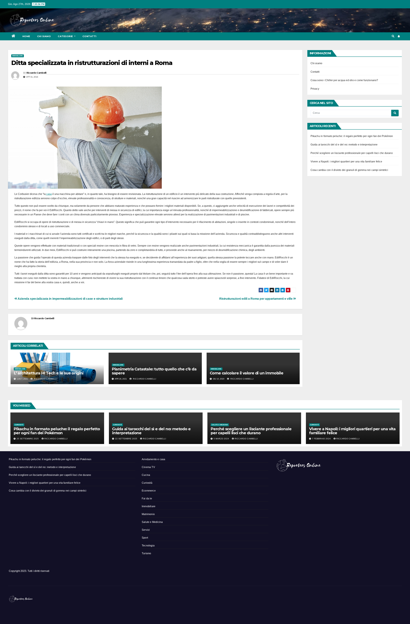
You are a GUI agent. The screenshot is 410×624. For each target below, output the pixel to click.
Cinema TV (148, 467)
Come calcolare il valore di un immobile (246, 373)
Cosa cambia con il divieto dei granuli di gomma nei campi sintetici (349, 170)
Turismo (146, 553)
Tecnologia (148, 545)
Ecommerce (149, 490)
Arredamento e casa (153, 459)
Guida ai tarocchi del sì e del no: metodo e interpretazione (344, 144)
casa (49, 194)
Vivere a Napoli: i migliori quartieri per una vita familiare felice (346, 161)
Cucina (146, 475)
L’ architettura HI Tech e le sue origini (48, 373)
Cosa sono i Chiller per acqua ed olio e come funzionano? (344, 80)
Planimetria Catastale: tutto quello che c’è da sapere (154, 371)
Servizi (146, 529)
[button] (393, 36)
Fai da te (147, 498)
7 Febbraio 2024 (321, 439)
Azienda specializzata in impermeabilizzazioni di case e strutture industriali (70, 298)
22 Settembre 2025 (126, 439)
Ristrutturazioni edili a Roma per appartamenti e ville (256, 298)
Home (26, 36)
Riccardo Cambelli (36, 72)
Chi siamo (44, 36)
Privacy (315, 88)
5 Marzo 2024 (222, 439)
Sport (145, 537)
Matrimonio (148, 514)
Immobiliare (17, 56)
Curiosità (19, 425)
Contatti (89, 36)
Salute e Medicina (220, 425)
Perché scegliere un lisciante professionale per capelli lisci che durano (352, 153)
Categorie (66, 36)
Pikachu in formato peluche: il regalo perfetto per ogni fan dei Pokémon (352, 136)
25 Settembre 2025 (28, 439)
